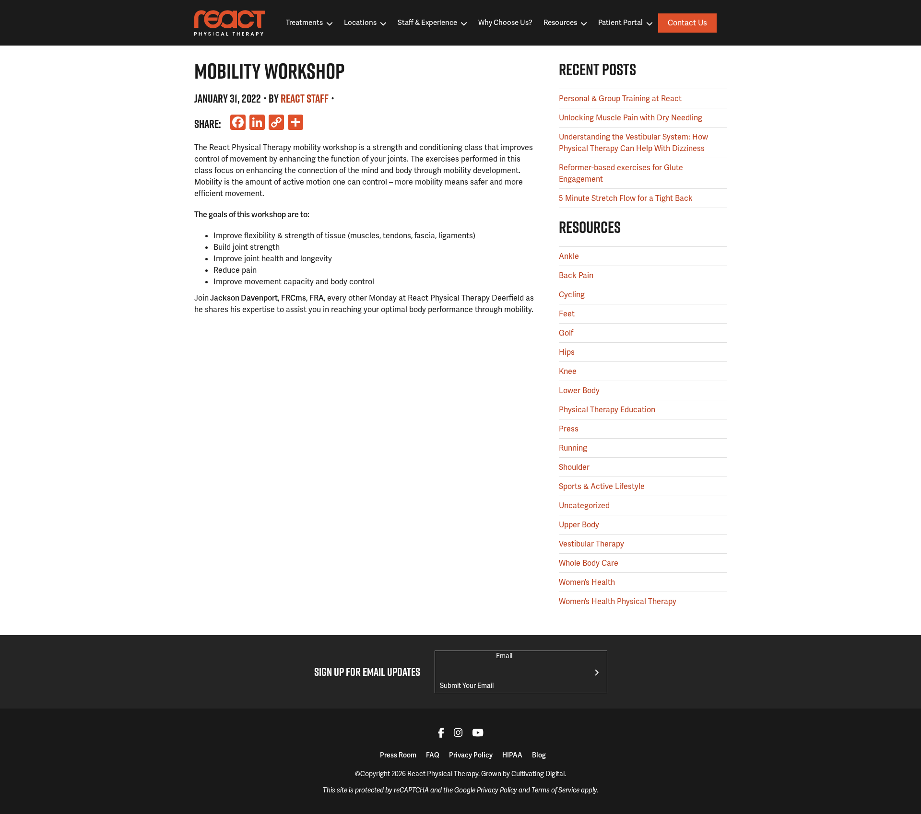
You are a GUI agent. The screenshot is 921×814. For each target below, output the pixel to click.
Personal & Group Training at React (620, 98)
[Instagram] (458, 734)
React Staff (305, 98)
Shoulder (574, 467)
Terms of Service (555, 790)
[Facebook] (441, 734)
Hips (567, 352)
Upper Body (579, 525)
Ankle (569, 256)
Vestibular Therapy (591, 544)
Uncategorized (584, 505)
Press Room (398, 755)
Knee (568, 371)
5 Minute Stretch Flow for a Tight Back (626, 198)
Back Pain (576, 275)
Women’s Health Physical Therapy (617, 601)
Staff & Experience (427, 22)
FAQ (432, 755)
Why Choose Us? (505, 22)
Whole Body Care (588, 563)
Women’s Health (587, 582)
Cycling (572, 295)
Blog (539, 755)
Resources (560, 22)
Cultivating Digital (538, 773)
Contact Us (687, 23)
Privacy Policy (471, 755)
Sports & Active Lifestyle (602, 486)
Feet (567, 314)
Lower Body (579, 390)
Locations (360, 22)
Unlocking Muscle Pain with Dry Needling (630, 118)
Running (573, 448)
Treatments (304, 22)
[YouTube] (478, 734)
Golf (566, 333)
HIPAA (512, 755)
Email (504, 655)
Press (569, 429)
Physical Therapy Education (607, 410)
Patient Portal (620, 22)
